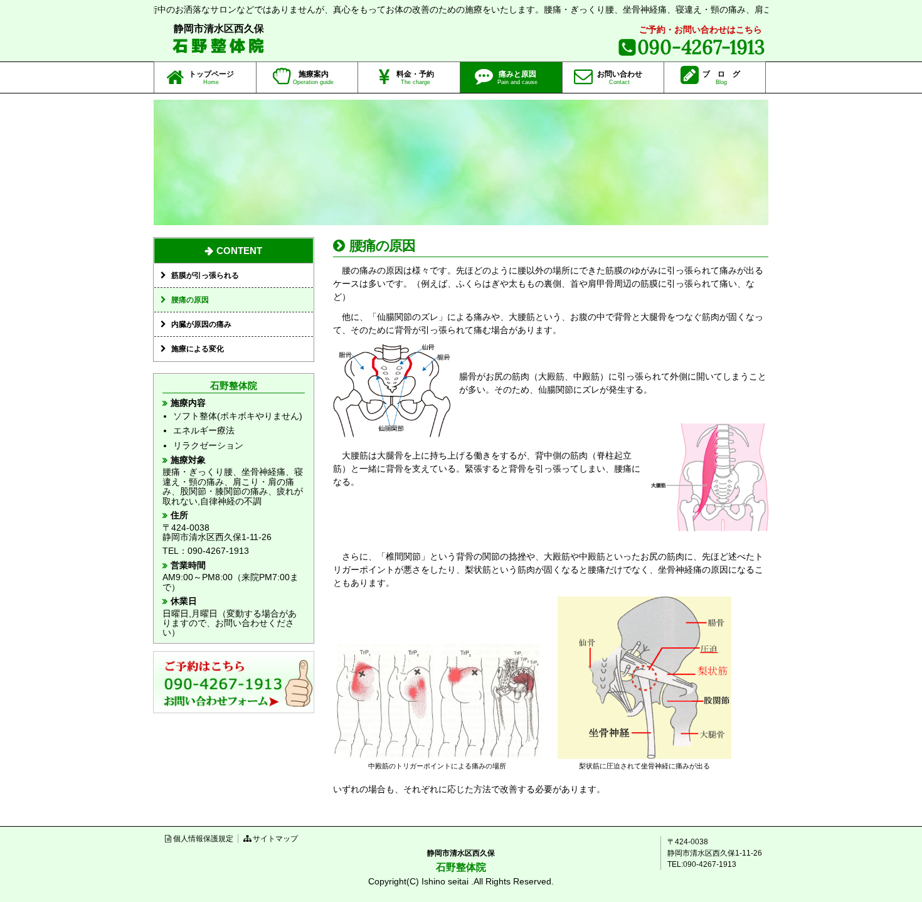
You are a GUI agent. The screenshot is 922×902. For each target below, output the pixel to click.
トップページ (211, 77)
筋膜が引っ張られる (205, 275)
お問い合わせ (619, 77)
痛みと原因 (517, 77)
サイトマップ (275, 838)
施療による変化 (197, 348)
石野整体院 (219, 45)
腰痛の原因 (190, 299)
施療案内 (313, 77)
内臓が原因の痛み (201, 324)
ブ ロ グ (721, 77)
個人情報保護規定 (203, 838)
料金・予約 (415, 77)
